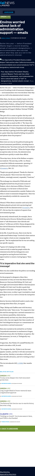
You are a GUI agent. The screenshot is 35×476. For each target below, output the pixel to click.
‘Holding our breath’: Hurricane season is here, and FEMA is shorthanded (16, 417)
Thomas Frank (5, 421)
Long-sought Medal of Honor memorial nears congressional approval (15, 392)
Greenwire (4, 168)
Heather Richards (6, 383)
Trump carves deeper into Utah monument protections (15, 379)
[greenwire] (5, 375)
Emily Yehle (6, 38)
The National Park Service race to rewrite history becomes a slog (17, 404)
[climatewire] (6, 414)
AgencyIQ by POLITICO (8, 474)
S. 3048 (20, 363)
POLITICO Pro (5, 472)
